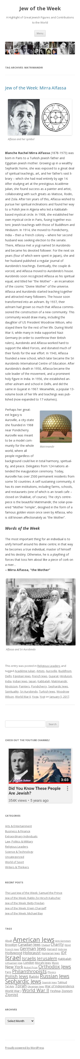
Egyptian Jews (22, 676)
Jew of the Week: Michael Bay (24, 913)
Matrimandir (59, 681)
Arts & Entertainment (18, 826)
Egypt (68, 944)
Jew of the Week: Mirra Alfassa (35, 88)
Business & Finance (17, 831)
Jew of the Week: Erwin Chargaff (25, 908)
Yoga (35, 697)
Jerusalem (47, 958)
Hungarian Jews (51, 953)
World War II (23, 697)
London (28, 962)
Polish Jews (16, 976)
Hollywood (13, 953)
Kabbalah (44, 681)
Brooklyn (11, 945)
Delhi (8, 676)
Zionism (67, 991)
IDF (64, 952)
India (8, 681)
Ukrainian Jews (36, 986)
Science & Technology (19, 852)
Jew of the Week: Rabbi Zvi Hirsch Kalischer (33, 898)
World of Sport (14, 862)
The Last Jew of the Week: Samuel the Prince (33, 893)
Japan (32, 681)
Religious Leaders (48, 666)
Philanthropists (29, 971)
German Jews (33, 948)
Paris (8, 972)
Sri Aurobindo (29, 691)
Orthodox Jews (54, 966)
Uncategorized (14, 857)
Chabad (45, 944)
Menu (40, 33)
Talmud (62, 982)
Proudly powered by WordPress (24, 1048)
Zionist (11, 994)
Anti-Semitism (63, 940)
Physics (52, 972)
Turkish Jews (47, 691)
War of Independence (59, 986)
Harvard (52, 949)
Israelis (29, 958)
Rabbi (34, 976)
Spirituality (12, 691)
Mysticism (11, 686)
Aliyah (8, 940)
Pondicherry (39, 686)
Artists (40, 671)
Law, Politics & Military (19, 841)
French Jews (39, 676)
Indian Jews (20, 681)
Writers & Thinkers (17, 867)
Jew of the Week (40, 8)
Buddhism (64, 671)
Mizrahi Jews (43, 963)
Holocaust (32, 952)
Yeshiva (55, 991)
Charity (57, 944)
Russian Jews (54, 976)
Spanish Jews (49, 982)
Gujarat (53, 676)
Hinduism (66, 676)
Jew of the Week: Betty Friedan (24, 903)
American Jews (33, 939)
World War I (13, 991)
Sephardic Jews (58, 686)
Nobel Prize (31, 967)
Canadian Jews (29, 944)
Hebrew (62, 949)
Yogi (42, 697)
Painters (24, 686)
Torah (21, 986)
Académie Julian (25, 671)
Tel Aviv (9, 986)
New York (14, 967)
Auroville (51, 671)
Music (55, 962)
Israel (13, 957)
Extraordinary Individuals (21, 836)
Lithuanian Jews (13, 962)
